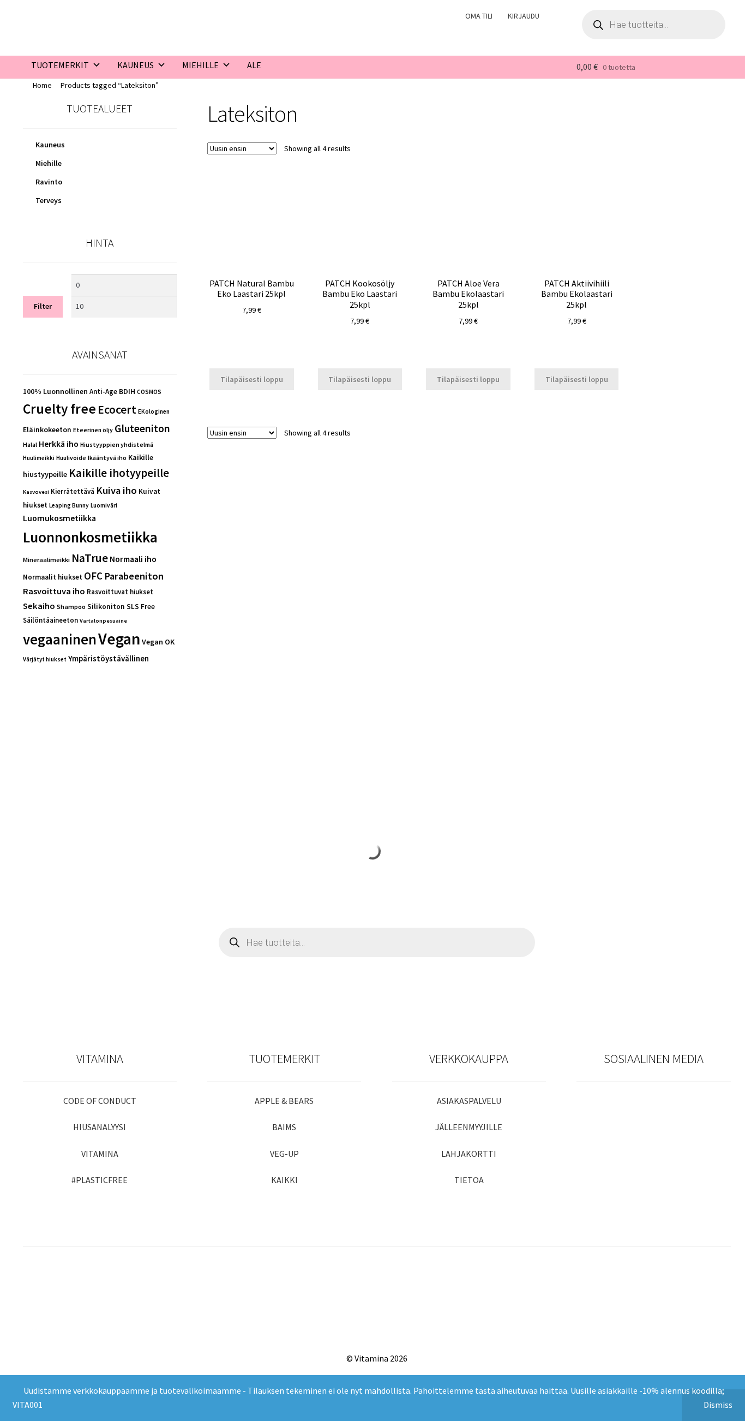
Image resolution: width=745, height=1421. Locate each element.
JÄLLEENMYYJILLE (468, 1126)
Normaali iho (133, 559)
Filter (43, 306)
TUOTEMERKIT (60, 64)
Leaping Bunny (69, 505)
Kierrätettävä (72, 491)
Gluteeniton (142, 428)
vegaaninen (60, 639)
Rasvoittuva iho (54, 591)
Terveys (48, 200)
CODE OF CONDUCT (99, 1100)
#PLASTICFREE (99, 1179)
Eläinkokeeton (47, 429)
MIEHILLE (200, 64)
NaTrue (89, 558)
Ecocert (117, 409)
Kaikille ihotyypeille (119, 472)
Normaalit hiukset (52, 577)
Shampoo (71, 606)
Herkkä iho (59, 443)
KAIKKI (284, 1179)
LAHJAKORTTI (468, 1153)
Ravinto (48, 182)
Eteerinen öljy (93, 430)
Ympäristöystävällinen (108, 658)
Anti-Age (103, 391)
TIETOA (469, 1179)
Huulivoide (71, 458)
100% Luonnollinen (55, 391)
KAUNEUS (135, 64)
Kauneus (50, 145)
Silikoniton (106, 606)
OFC (93, 576)
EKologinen (154, 411)
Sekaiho (39, 606)
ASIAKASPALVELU (469, 1100)
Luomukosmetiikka (59, 518)
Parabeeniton (134, 576)
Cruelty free (59, 408)
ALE (254, 64)
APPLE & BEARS (284, 1100)
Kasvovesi (36, 491)
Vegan (119, 639)
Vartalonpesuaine (103, 620)
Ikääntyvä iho (107, 457)
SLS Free (141, 606)
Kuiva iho (116, 490)
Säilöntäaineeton (50, 620)
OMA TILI (478, 16)
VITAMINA (99, 1153)
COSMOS (149, 392)
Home (42, 85)
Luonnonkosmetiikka (90, 537)
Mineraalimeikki (46, 560)
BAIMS (284, 1126)
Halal (30, 444)
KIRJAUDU (523, 16)
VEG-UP (284, 1153)
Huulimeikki (39, 458)
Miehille (48, 163)
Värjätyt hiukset (45, 659)
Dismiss (718, 1404)
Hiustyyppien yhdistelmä (116, 444)
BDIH (127, 391)
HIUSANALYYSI (99, 1126)
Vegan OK (158, 642)
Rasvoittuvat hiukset (120, 591)
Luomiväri (104, 505)
